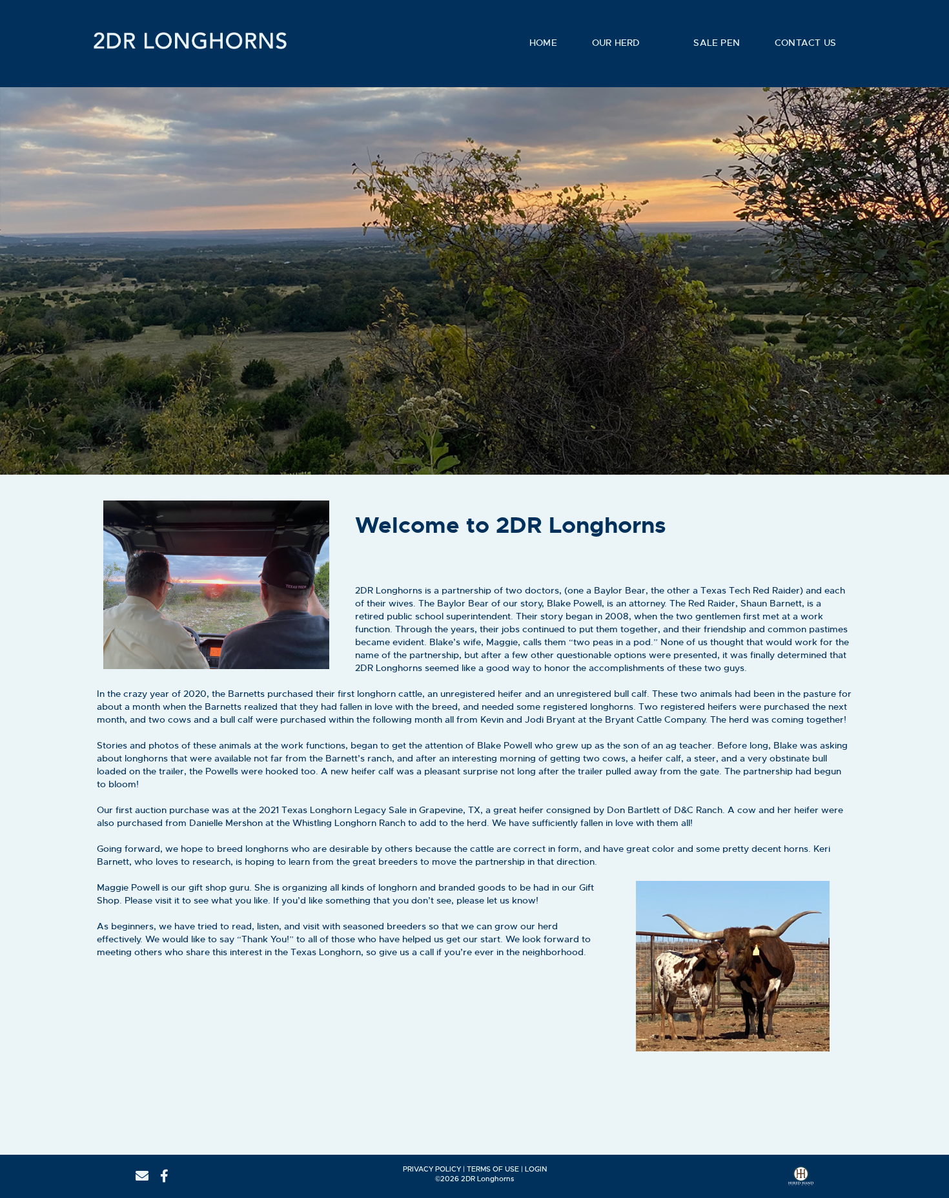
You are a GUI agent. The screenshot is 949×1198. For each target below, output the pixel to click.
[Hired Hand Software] (800, 1180)
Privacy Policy (432, 1168)
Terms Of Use (493, 1168)
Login (536, 1168)
